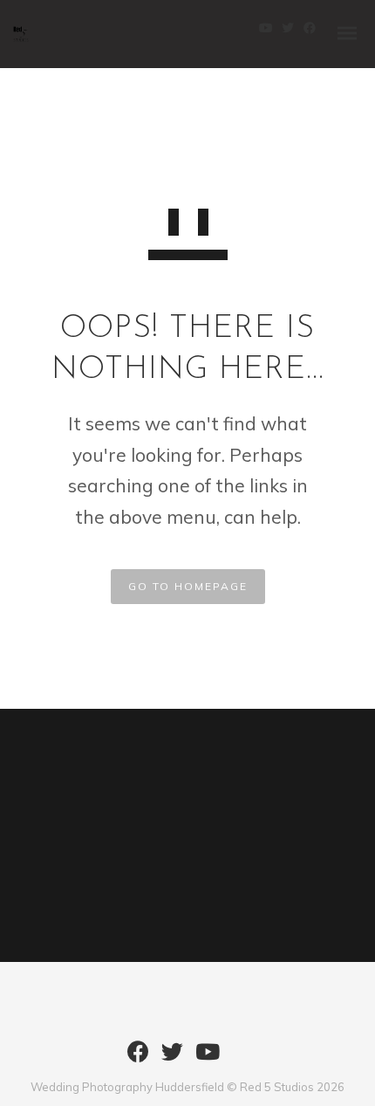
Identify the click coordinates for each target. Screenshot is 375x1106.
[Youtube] (207, 1058)
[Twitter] (172, 1058)
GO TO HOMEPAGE (188, 586)
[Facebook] (138, 1058)
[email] (240, 1058)
